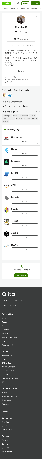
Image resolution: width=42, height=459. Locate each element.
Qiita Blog (5, 448)
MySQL (5, 121)
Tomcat (27, 118)
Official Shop (7, 430)
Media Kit (5, 333)
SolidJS (32, 116)
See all (38, 112)
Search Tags (21, 275)
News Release (7, 452)
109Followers (30, 44)
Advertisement (7, 345)
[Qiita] (6, 3)
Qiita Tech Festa (8, 371)
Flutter (15, 116)
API (3, 382)
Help (3, 341)
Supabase (24, 116)
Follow (21, 71)
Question (25, 8)
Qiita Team (6, 422)
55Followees (21, 44)
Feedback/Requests (9, 337)
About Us (5, 440)
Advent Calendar (8, 367)
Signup (35, 3)
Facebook (5, 404)
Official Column (7, 363)
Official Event (7, 359)
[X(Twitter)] (21, 32)
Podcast (5, 412)
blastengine (7, 116)
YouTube (5, 408)
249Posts (12, 44)
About (4, 318)
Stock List (15, 8)
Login (25, 3)
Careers (5, 444)
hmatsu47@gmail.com (14, 77)
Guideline (5, 330)
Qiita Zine (5, 426)
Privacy (5, 326)
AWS (4, 118)
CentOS (19, 118)
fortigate (11, 118)
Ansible (34, 118)
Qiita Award (6, 374)
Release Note (7, 355)
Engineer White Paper (10, 378)
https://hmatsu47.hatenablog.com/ (18, 79)
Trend (5, 8)
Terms (4, 322)
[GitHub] (15, 32)
